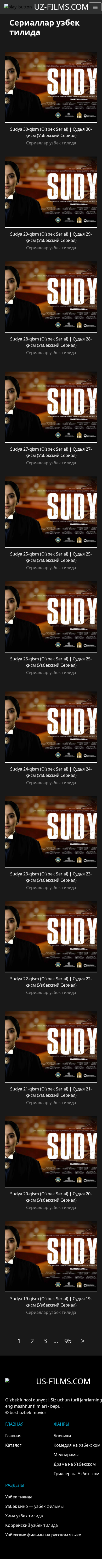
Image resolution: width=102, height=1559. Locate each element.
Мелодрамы (66, 1455)
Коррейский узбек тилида (31, 1525)
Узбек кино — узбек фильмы (34, 1506)
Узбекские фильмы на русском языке (43, 1535)
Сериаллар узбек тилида (51, 143)
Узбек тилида (18, 1497)
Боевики (62, 1436)
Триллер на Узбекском (76, 1474)
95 (68, 1340)
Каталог (13, 1445)
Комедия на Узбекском (77, 1445)
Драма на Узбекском (75, 1464)
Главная (13, 1436)
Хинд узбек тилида (24, 1516)
